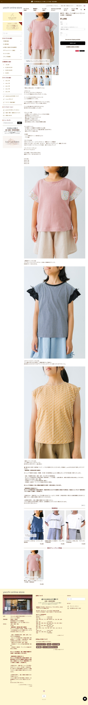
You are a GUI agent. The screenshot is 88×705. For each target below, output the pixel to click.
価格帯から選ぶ (35, 9)
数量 (61, 32)
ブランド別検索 (6, 56)
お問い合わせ (79, 5)
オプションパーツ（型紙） (9, 50)
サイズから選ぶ (44, 9)
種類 (61, 22)
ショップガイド (66, 9)
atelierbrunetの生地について (56, 9)
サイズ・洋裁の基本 (75, 9)
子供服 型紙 (6, 41)
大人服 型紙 (6, 44)
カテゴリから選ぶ (26, 9)
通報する (83, 505)
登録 (20, 122)
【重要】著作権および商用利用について (69, 27)
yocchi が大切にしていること (52, 5)
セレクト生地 (6, 53)
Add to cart (73, 43)
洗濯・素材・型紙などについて (67, 5)
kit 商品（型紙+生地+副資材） (10, 47)
